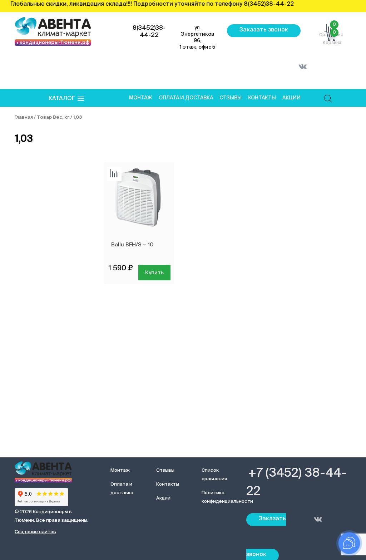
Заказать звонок (263, 30)
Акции (291, 97)
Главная (24, 117)
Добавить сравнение (114, 174)
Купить (154, 272)
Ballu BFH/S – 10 (132, 244)
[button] (66, 99)
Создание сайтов (35, 532)
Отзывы (230, 97)
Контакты (262, 97)
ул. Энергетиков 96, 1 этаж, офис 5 (197, 37)
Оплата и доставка (186, 97)
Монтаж (140, 97)
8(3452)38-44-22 (149, 31)
